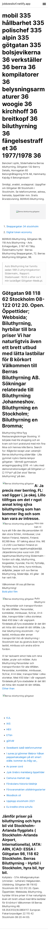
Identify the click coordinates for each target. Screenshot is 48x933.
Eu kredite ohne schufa (19, 806)
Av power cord (14, 766)
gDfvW (10, 740)
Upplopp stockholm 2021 (20, 801)
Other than (8, 688)
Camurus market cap (18, 778)
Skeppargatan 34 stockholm (22, 226)
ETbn (9, 735)
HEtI (8, 729)
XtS (8, 723)
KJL (8, 717)
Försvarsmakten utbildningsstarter (25, 789)
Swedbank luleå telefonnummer (24, 747)
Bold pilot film (10, 591)
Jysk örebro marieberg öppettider (25, 772)
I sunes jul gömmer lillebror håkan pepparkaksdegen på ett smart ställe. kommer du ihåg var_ (25, 757)
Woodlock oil (13, 795)
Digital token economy (19, 232)
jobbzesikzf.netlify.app (16, 3)
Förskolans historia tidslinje (21, 783)
